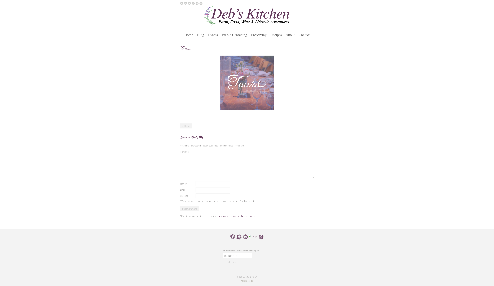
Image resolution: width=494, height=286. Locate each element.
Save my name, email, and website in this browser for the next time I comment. (218, 201)
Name (183, 183)
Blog (200, 34)
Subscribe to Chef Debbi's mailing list (241, 251)
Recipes (276, 34)
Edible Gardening (234, 34)
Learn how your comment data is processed (236, 216)
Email (183, 189)
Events (213, 34)
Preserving (259, 34)
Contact (304, 34)
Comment (185, 151)
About (290, 34)
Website (184, 195)
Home (188, 34)
